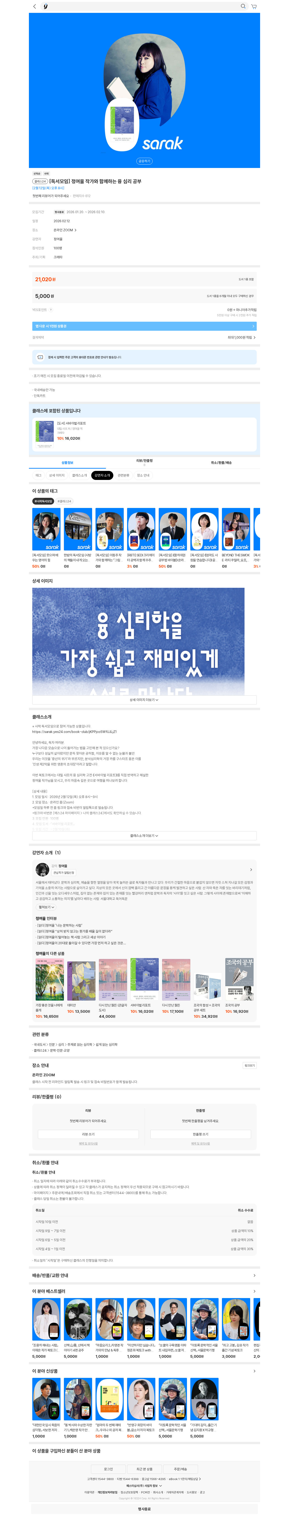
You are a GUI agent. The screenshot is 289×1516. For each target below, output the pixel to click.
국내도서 (40, 1044)
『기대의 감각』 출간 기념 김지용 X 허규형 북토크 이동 (204, 1408)
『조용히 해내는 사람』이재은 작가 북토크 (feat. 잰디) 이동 (46, 1328)
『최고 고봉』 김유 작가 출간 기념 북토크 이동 (236, 1328)
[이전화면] (34, 6)
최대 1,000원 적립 (240, 337)
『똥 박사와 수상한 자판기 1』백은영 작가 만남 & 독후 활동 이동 (78, 1408)
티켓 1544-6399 (128, 1479)
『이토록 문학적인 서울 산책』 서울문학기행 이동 (204, 1328)
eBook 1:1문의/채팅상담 (183, 1479)
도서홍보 (192, 1492)
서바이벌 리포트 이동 (144, 434)
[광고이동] (243, 6)
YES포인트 (40, 310)
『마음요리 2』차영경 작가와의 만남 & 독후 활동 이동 (110, 1328)
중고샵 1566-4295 (154, 1479)
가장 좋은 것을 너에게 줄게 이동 (50, 989)
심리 (61, 1044)
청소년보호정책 (129, 1492)
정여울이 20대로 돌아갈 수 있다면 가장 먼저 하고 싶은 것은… (81, 943)
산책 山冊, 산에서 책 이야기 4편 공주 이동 (78, 1328)
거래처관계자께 (175, 1492)
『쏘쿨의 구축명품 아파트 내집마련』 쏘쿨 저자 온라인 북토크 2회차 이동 (173, 1328)
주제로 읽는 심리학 (80, 1044)
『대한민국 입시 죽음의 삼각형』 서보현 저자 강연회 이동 (46, 1408)
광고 (202, 1492)
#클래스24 (64, 501)
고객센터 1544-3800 (100, 1479)
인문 (52, 1044)
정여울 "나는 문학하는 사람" (59, 925)
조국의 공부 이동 (239, 988)
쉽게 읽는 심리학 (107, 1044)
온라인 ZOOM (64, 230)
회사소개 (158, 1492)
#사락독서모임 (43, 501)
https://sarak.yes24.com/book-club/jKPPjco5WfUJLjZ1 (74, 732)
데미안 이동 (81, 990)
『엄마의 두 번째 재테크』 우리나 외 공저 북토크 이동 (110, 1408)
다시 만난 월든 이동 (176, 989)
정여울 (58, 239)
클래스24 (40, 1050)
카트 (254, 6)
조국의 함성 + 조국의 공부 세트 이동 (208, 995)
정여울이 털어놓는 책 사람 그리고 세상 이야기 (71, 937)
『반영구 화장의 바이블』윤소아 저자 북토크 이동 (141, 1408)
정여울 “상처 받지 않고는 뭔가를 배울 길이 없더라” (74, 931)
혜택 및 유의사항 (88, 1143)
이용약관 (89, 1492)
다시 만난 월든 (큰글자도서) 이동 (113, 989)
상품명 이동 (46, 538)
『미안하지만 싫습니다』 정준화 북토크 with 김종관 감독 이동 (141, 1328)
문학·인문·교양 (60, 1050)
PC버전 (145, 1492)
